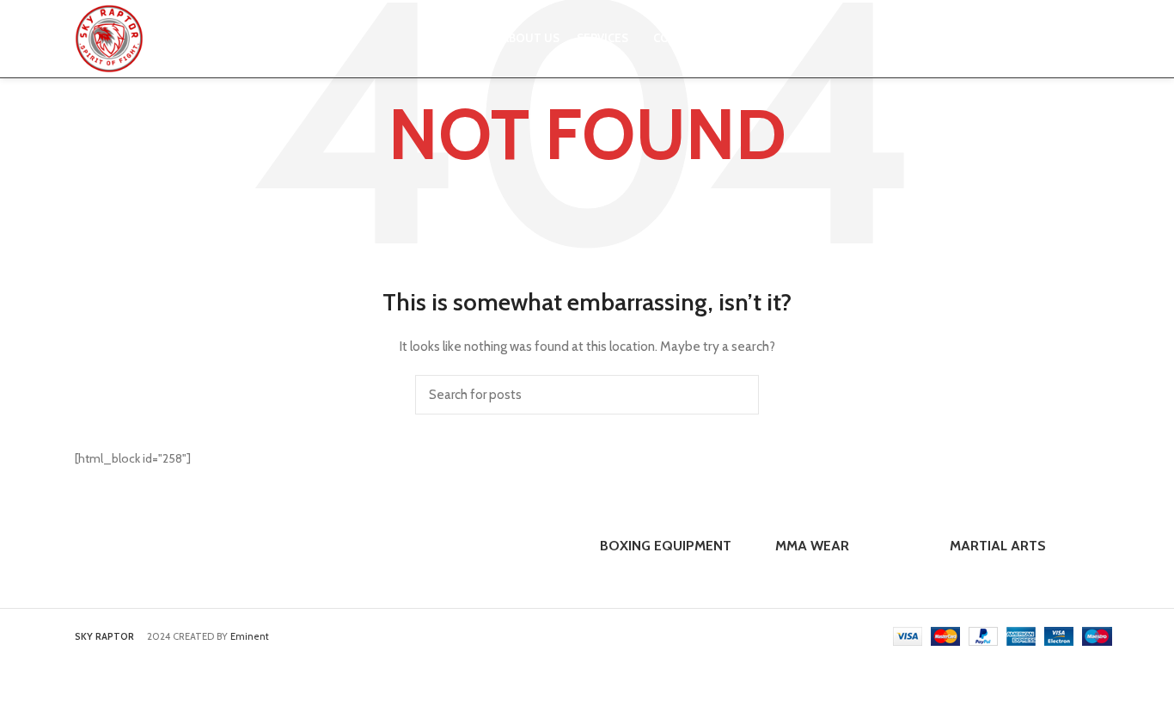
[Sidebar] (21, 684)
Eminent (249, 636)
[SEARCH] (735, 394)
